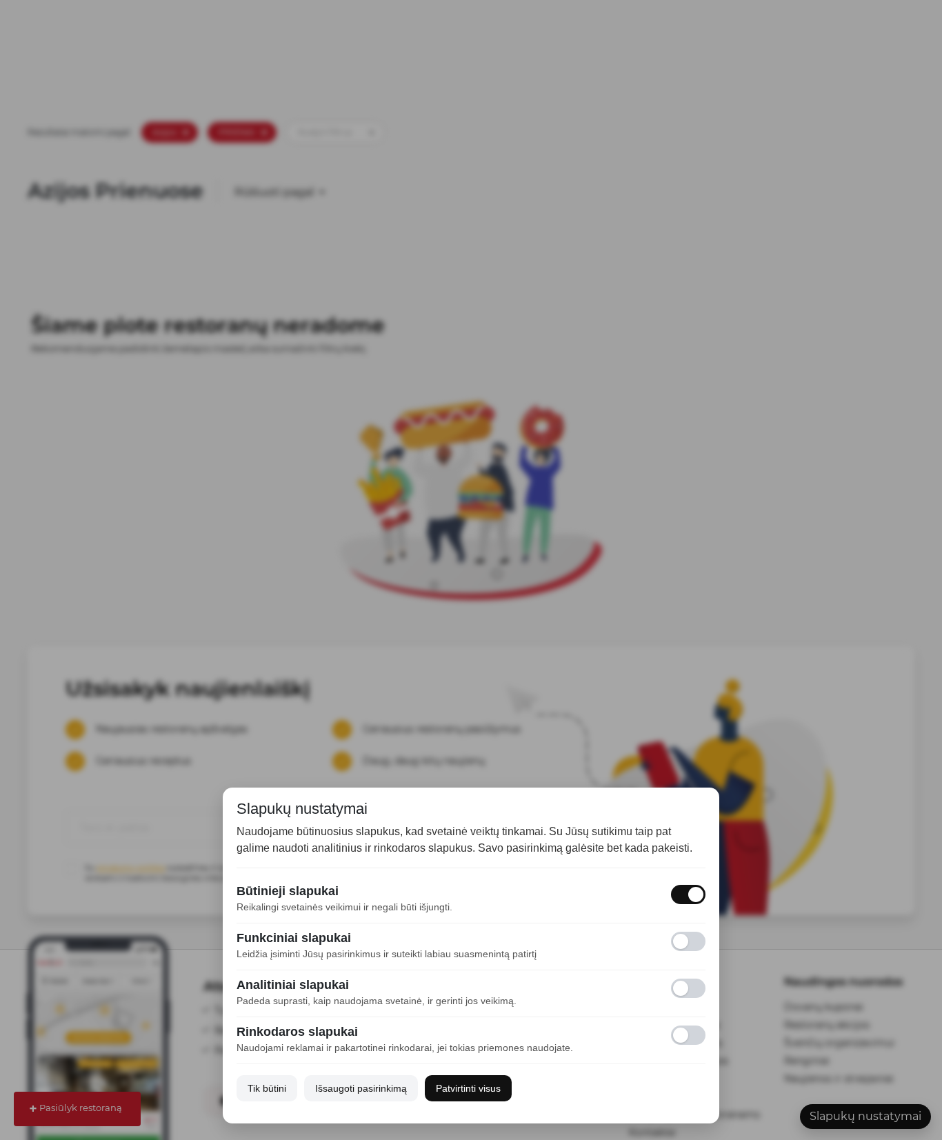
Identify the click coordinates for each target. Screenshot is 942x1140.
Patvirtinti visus (468, 1088)
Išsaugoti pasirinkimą (361, 1088)
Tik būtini (267, 1088)
